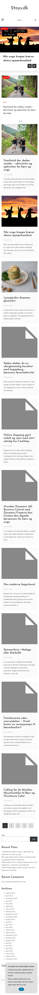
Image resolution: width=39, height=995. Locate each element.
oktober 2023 (10, 938)
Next (34, 66)
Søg (3, 835)
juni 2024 (9, 925)
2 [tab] (19, 121)
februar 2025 (10, 912)
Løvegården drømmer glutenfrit (13, 860)
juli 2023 (9, 943)
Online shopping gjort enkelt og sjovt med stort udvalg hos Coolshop (19, 438)
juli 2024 (9, 922)
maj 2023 (9, 948)
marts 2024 (10, 930)
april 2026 (9, 896)
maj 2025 (9, 904)
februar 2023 (10, 956)
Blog (6, 31)
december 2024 (11, 914)
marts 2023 (10, 954)
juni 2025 (9, 901)
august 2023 (10, 940)
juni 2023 (9, 946)
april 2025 (9, 906)
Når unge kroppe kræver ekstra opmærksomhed (19, 857)
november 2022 (11, 959)
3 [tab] (21, 121)
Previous (30, 66)
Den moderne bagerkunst (19, 584)
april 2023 (9, 951)
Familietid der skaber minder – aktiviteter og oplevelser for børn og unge (19, 110)
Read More (12, 66)
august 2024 (10, 919)
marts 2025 (10, 909)
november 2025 (11, 898)
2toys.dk (19, 8)
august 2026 (10, 893)
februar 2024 (10, 933)
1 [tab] (17, 121)
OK (21, 989)
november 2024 (11, 917)
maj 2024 (9, 927)
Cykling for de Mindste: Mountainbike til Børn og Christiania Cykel (19, 793)
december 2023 (11, 935)
